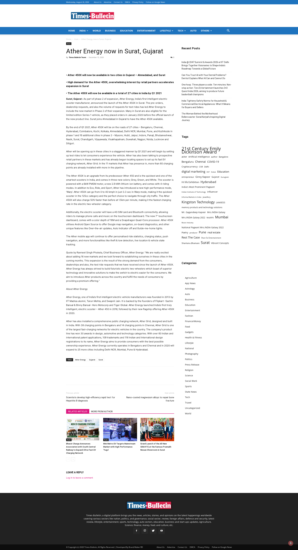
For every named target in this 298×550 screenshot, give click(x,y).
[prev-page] (68, 459)
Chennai (200, 161)
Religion (189, 370)
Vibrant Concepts (220, 243)
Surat (101, 360)
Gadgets (189, 332)
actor (184, 156)
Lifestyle (165, 30)
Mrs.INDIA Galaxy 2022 (193, 217)
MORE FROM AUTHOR (102, 411)
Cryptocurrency (190, 166)
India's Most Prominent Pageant (198, 186)
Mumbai (221, 217)
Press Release (192, 364)
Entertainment (146, 30)
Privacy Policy (137, 2)
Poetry (185, 232)
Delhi (206, 166)
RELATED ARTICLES (77, 411)
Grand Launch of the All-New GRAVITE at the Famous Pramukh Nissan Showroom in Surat (155, 447)
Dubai (213, 172)
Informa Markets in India (191, 197)
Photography (191, 353)
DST (208, 172)
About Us (97, 2)
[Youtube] (161, 531)
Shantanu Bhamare (190, 243)
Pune (202, 232)
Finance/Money (193, 321)
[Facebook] (69, 64)
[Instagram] (145, 531)
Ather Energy (80, 360)
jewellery (206, 197)
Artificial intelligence (199, 156)
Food (187, 326)
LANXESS (220, 202)
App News (190, 283)
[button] (228, 30)
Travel (188, 402)
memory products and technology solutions (202, 207)
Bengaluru (188, 161)
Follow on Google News (155, 2)
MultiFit (210, 217)
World (97, 30)
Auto (193, 30)
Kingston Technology (198, 202)
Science (189, 375)
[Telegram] (98, 64)
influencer (212, 191)
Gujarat (92, 360)
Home (71, 30)
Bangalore (223, 156)
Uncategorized (192, 408)
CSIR (201, 166)
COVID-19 (213, 161)
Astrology (190, 288)
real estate (214, 232)
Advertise (107, 2)
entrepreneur (188, 177)
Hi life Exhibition (190, 182)
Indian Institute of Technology (194, 192)
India (82, 30)
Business (110, 30)
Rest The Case (191, 237)
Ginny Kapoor (202, 176)
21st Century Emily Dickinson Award (201, 150)
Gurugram (225, 177)
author (214, 156)
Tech (180, 30)
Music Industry (187, 222)
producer (193, 232)
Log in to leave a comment (79, 477)
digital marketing (193, 171)
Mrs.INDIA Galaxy (216, 212)
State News (191, 391)
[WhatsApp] (83, 64)
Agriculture (191, 277)
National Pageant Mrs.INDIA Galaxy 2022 (203, 227)
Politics (188, 359)
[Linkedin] (91, 64)
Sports (188, 386)
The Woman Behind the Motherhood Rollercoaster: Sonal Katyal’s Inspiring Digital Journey (203, 116)
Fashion (189, 315)
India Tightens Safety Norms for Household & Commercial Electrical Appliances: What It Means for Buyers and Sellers (206, 104)
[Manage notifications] (290, 543)
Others (205, 30)
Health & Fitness (193, 337)
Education (126, 30)
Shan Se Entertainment (211, 237)
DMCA (127, 2)
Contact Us (118, 2)
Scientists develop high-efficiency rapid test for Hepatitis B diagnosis (90, 399)
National (189, 348)
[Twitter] (76, 64)
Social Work (191, 380)
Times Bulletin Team (77, 57)
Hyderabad (208, 181)
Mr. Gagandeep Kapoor (194, 212)
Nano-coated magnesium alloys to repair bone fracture (150, 399)
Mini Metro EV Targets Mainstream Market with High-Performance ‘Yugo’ (119, 447)
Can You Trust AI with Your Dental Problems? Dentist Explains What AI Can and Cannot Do (204, 77)
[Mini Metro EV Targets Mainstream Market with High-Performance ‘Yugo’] (120, 429)
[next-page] (73, 459)
